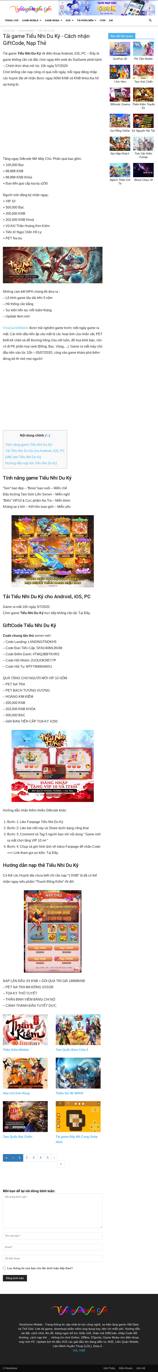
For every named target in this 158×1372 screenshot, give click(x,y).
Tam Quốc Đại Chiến (17, 1136)
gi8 (111, 20)
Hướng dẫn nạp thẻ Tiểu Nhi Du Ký (31, 463)
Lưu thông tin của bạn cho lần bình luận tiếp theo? (40, 1268)
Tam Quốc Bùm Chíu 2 (72, 1049)
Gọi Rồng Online (120, 130)
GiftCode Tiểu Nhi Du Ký (23, 457)
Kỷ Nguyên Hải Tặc (143, 130)
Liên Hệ (140, 1368)
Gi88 (82, 1350)
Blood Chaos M (143, 179)
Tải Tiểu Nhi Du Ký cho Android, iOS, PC (35, 451)
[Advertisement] (52, 122)
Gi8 (75, 1350)
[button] (150, 20)
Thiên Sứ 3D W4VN (69, 1093)
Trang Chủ (12, 20)
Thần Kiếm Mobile (16, 1049)
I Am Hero (120, 81)
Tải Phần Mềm (85, 20)
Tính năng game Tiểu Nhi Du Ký (28, 444)
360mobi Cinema (120, 104)
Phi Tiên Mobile (143, 58)
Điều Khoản (125, 1368)
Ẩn (47, 435)
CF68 (102, 20)
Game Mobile (30, 20)
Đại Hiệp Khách (120, 153)
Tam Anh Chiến (143, 81)
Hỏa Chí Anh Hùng (16, 1093)
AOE (68, 20)
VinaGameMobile (15, 328)
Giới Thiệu (109, 1368)
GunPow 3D (120, 58)
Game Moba (52, 20)
